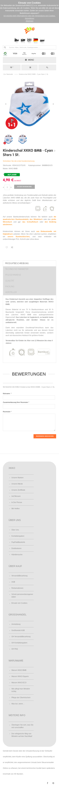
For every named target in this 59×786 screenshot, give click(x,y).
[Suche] (5, 47)
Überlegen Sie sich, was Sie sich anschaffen (22, 726)
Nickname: (6, 393)
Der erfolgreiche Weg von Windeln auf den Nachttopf (21, 735)
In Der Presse (16, 502)
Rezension (6, 411)
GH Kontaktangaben (19, 643)
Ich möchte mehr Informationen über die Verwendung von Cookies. (29, 16)
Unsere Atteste (17, 484)
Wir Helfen (15, 509)
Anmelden (47, 67)
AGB (13, 582)
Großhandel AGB (18, 630)
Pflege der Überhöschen (21, 698)
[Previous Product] (51, 150)
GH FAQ (14, 649)
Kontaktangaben (17, 536)
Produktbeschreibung (17, 263)
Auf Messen (16, 496)
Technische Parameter (16, 269)
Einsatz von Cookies (19, 603)
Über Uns (15, 530)
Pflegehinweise (13, 274)
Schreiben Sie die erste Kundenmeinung (19, 161)
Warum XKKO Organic (20, 676)
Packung (9, 286)
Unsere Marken (17, 478)
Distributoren (16, 548)
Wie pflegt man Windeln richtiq (20, 690)
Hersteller (11, 292)
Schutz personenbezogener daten (22, 595)
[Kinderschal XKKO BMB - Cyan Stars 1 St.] (29, 104)
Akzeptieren (29, 18)
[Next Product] (54, 150)
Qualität (9, 280)
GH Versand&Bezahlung (21, 637)
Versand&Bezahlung (19, 576)
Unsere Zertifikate (18, 490)
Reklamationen (17, 588)
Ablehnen (29, 21)
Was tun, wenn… (18, 704)
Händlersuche (16, 555)
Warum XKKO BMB (18, 670)
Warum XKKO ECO (18, 683)
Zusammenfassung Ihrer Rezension (15, 402)
